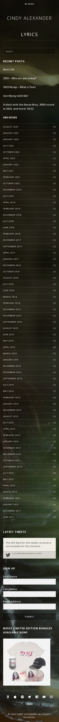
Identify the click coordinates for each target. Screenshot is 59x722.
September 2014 (12, 378)
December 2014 (12, 366)
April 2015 (9, 347)
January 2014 (11, 403)
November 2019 (12, 189)
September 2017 (12, 246)
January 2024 (11, 139)
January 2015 (11, 359)
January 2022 (11, 164)
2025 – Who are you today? (19, 78)
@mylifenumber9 (25, 553)
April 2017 (9, 252)
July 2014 (8, 384)
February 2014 (11, 397)
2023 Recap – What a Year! (19, 87)
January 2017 (11, 259)
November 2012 (12, 454)
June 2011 (8, 517)
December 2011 (12, 510)
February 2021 (11, 177)
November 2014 (12, 372)
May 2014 (8, 391)
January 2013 (11, 441)
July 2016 (8, 284)
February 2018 (11, 233)
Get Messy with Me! (15, 96)
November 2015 (12, 315)
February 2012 (11, 498)
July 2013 (8, 422)
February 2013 (11, 435)
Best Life (8, 69)
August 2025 (10, 126)
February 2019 (11, 208)
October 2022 (11, 152)
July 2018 (8, 221)
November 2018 (12, 214)
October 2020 (11, 183)
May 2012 (8, 479)
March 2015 (10, 353)
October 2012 (11, 460)
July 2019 (8, 196)
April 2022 (9, 158)
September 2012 (12, 466)
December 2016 (12, 265)
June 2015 (8, 334)
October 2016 (11, 271)
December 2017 (12, 240)
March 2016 (10, 296)
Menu (31, 4)
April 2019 (9, 202)
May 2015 (8, 340)
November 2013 (12, 410)
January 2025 (11, 133)
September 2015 (12, 321)
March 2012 (10, 491)
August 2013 (10, 416)
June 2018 (8, 227)
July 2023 (8, 145)
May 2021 (8, 170)
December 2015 (12, 309)
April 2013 (9, 428)
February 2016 (11, 303)
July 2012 (8, 473)
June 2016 (8, 290)
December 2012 (12, 447)
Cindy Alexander (29, 18)
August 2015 (10, 328)
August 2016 (10, 277)
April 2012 (9, 485)
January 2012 (11, 504)
